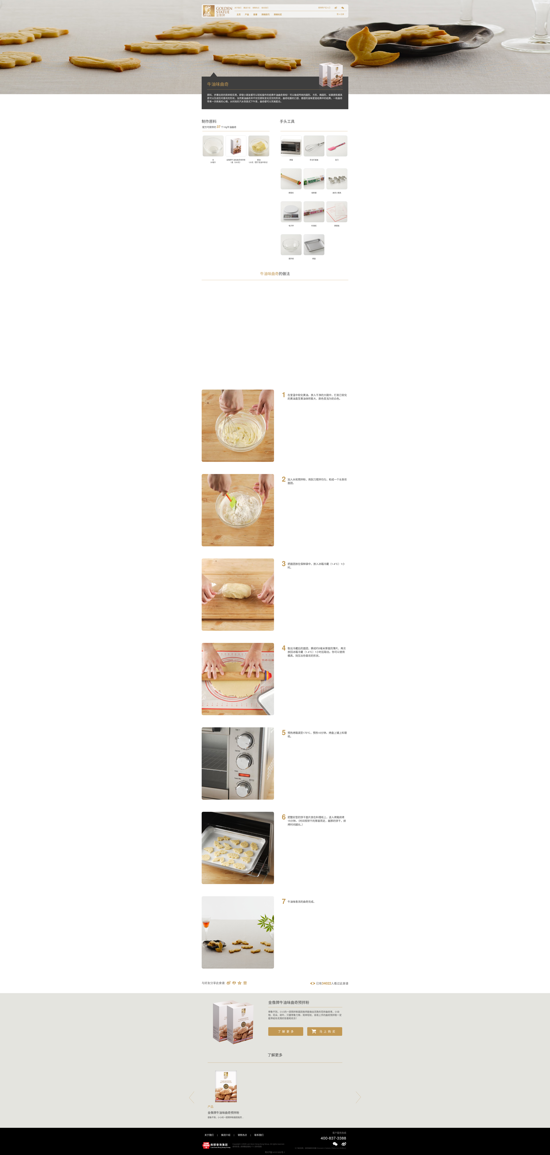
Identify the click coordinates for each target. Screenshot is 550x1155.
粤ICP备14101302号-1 (275, 1152)
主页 (239, 14)
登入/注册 (340, 14)
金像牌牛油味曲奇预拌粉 (288, 1002)
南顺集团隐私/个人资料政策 (251, 1146)
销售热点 (256, 7)
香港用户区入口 (324, 7)
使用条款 (235, 1146)
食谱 (255, 14)
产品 (247, 14)
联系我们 (265, 7)
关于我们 (237, 7)
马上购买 (328, 1031)
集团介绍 (246, 7)
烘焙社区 (278, 14)
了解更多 (286, 1031)
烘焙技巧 (266, 14)
